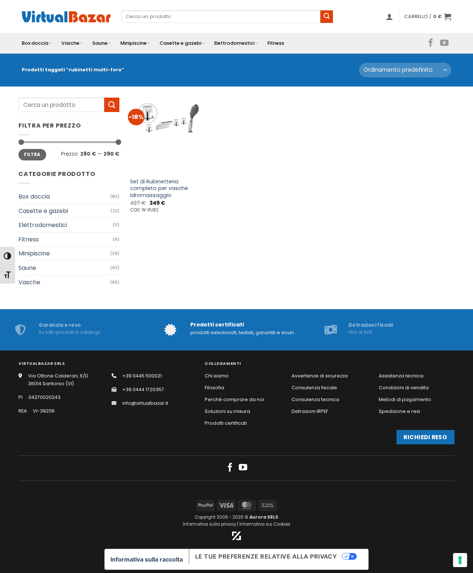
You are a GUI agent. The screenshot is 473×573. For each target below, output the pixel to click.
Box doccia (35, 43)
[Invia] (326, 16)
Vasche (70, 43)
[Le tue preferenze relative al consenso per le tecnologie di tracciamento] (460, 560)
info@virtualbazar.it (145, 403)
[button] (389, 17)
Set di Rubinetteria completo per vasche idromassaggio (159, 188)
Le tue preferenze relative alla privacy (266, 556)
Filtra (32, 154)
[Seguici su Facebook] (430, 43)
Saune (100, 43)
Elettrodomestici (234, 43)
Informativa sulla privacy (209, 524)
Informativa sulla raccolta (146, 559)
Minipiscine (133, 43)
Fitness (276, 43)
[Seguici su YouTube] (444, 43)
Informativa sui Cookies (264, 524)
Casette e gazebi (180, 43)
